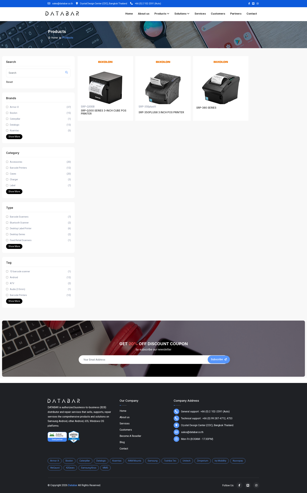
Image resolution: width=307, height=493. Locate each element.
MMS (105, 467)
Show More (14, 136)
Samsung (152, 460)
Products (160, 13)
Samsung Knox (88, 467)
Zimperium (202, 460)
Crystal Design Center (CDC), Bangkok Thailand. (207, 425)
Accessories (40, 162)
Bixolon (40, 113)
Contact (252, 13)
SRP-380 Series (206, 107)
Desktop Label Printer (40, 228)
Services (200, 13)
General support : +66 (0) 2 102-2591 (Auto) (205, 411)
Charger (40, 179)
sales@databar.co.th (62, 3)
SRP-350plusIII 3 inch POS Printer (161, 112)
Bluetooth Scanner (40, 222)
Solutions (180, 13)
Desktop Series (40, 234)
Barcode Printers (40, 168)
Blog (122, 442)
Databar (72, 485)
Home (129, 13)
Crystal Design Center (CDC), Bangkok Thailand (103, 3)
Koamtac (40, 130)
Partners (235, 13)
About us (143, 13)
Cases (40, 173)
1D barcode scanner (40, 271)
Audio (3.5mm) (40, 289)
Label (40, 185)
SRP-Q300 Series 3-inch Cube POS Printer (103, 112)
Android (40, 277)
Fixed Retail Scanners (40, 240)
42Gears (70, 467)
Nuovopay (238, 460)
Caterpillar (40, 119)
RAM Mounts (134, 460)
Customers (218, 13)
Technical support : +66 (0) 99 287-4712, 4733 (206, 418)
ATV (40, 283)
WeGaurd (54, 467)
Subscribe (217, 359)
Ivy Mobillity (220, 460)
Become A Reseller (130, 435)
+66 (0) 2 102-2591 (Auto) (147, 3)
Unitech (186, 460)
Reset (9, 81)
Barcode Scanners (40, 216)
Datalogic (40, 124)
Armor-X (40, 107)
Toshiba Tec (170, 460)
